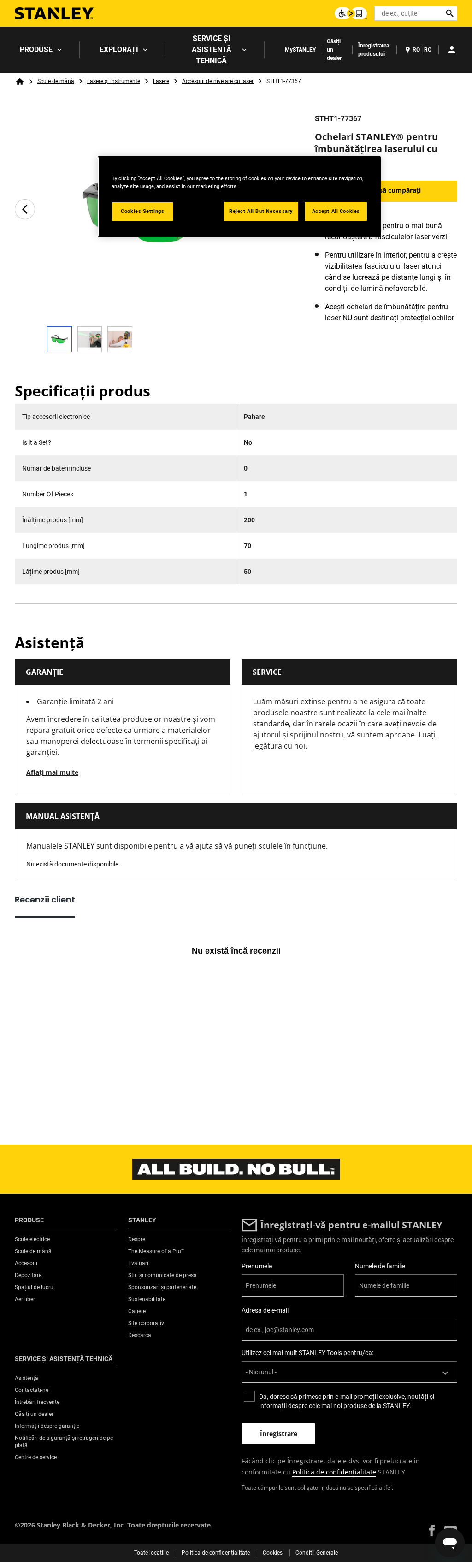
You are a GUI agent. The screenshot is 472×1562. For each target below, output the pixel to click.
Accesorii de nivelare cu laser (218, 81)
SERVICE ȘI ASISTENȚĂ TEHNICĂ (211, 49)
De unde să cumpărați (386, 190)
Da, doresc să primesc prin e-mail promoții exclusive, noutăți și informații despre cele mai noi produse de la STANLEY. (346, 1401)
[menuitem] (40, 50)
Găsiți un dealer (334, 49)
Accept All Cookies (336, 211)
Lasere (161, 81)
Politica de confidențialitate (334, 1472)
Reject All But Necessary (261, 211)
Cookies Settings (142, 211)
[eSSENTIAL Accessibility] (351, 13)
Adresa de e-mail (265, 1310)
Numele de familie (380, 1266)
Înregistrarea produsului (373, 49)
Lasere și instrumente (113, 81)
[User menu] (452, 49)
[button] (432, 1530)
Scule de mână (55, 81)
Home (19, 81)
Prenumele (257, 1266)
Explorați (119, 49)
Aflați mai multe (52, 772)
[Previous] (25, 209)
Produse (36, 49)
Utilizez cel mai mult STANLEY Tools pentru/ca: (307, 1352)
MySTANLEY (300, 50)
